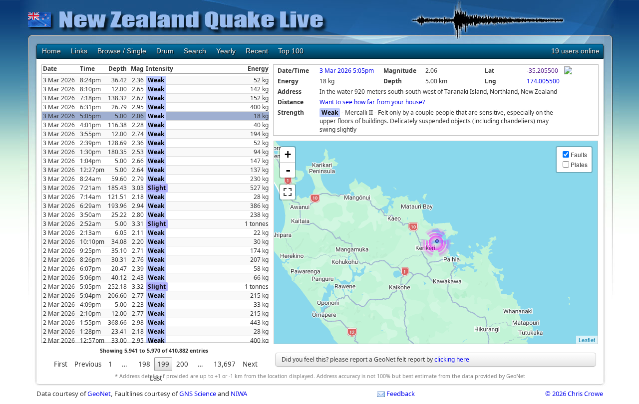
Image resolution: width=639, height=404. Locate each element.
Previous (87, 364)
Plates (579, 164)
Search (195, 51)
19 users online (575, 51)
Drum (165, 51)
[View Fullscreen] (287, 192)
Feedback (400, 393)
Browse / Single (121, 51)
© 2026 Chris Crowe (574, 393)
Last (156, 378)
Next (250, 364)
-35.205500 (542, 70)
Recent (257, 51)
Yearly (226, 51)
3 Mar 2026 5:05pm (347, 70)
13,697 (225, 364)
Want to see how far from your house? (372, 102)
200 (182, 364)
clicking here (451, 359)
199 (163, 364)
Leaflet (587, 340)
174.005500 (543, 81)
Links (79, 51)
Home (51, 51)
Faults (579, 154)
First (60, 364)
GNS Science (197, 393)
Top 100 (291, 51)
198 (144, 364)
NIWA (239, 393)
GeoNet (99, 393)
